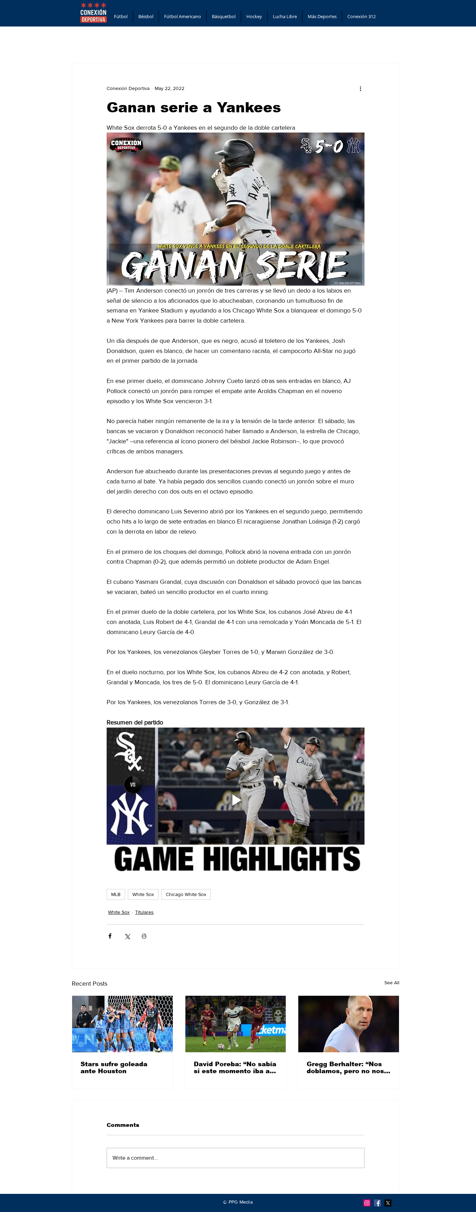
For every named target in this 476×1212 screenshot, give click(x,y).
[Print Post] (144, 936)
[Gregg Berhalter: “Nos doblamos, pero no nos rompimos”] (348, 1024)
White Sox (143, 894)
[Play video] (235, 800)
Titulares (144, 912)
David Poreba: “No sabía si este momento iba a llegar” (235, 1068)
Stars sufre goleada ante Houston (113, 1068)
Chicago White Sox (186, 894)
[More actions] (360, 88)
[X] (387, 1202)
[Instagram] (366, 1202)
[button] (121, 16)
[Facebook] (377, 1202)
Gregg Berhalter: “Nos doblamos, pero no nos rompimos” (345, 1068)
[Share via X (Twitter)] (127, 936)
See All (391, 982)
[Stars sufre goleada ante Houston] (122, 1024)
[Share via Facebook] (110, 936)
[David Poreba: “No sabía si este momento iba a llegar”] (235, 1024)
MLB (116, 894)
